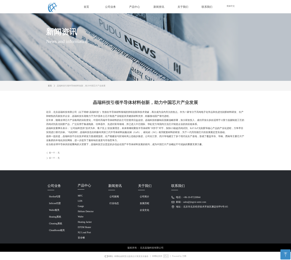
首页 (50, 86)
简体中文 (231, 6)
